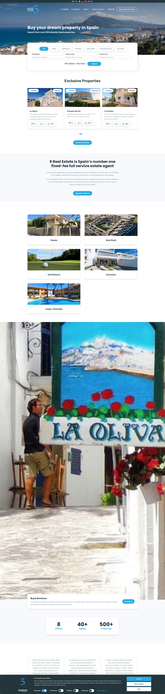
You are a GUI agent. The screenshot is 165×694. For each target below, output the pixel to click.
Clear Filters (80, 63)
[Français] (79, 1)
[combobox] (48, 57)
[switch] (61, 690)
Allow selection (139, 684)
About (85, 9)
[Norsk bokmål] (85, 1)
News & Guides (98, 9)
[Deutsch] (82, 1)
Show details (101, 690)
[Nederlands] (73, 1)
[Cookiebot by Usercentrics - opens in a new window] (22, 690)
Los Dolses (108, 111)
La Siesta (33, 111)
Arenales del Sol (73, 111)
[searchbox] (48, 57)
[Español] (89, 1)
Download (128, 601)
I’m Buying (75, 9)
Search (94, 64)
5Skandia (111, 9)
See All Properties (82, 142)
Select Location (70, 54)
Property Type (103, 54)
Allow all (139, 679)
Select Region (36, 54)
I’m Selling (64, 9)
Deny (139, 689)
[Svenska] (92, 1)
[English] (76, 1)
